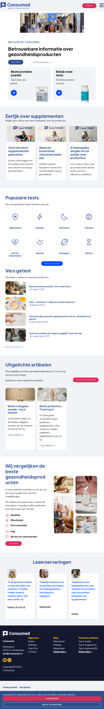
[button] (21, 134)
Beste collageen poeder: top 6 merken (18, 409)
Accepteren (52, 699)
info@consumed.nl (12, 653)
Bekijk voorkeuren (52, 705)
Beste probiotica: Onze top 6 (51, 407)
